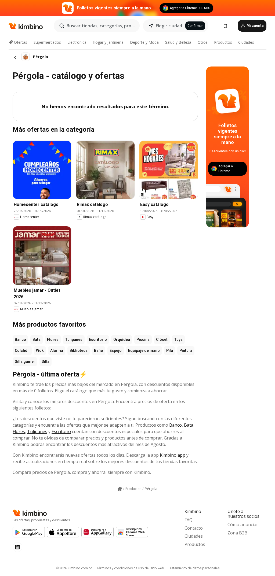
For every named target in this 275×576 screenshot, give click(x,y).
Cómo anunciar (242, 524)
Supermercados (47, 42)
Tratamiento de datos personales (193, 568)
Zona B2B (237, 533)
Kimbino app (172, 455)
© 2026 (74, 568)
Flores (53, 339)
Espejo (116, 350)
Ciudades (246, 42)
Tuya (178, 339)
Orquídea (121, 339)
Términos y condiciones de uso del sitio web (130, 568)
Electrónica (76, 42)
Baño (98, 350)
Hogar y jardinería (108, 42)
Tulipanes (73, 339)
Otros (203, 42)
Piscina (143, 339)
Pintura (185, 350)
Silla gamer (25, 361)
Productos (223, 42)
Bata (36, 339)
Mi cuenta (255, 25)
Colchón (22, 350)
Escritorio (98, 339)
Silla (45, 361)
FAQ (188, 520)
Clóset (162, 339)
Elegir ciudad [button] (169, 26)
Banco (20, 339)
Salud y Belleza (178, 42)
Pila (169, 350)
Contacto (193, 528)
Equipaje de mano (144, 350)
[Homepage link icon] (120, 489)
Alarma (56, 350)
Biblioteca (79, 350)
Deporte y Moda (144, 42)
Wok (40, 350)
